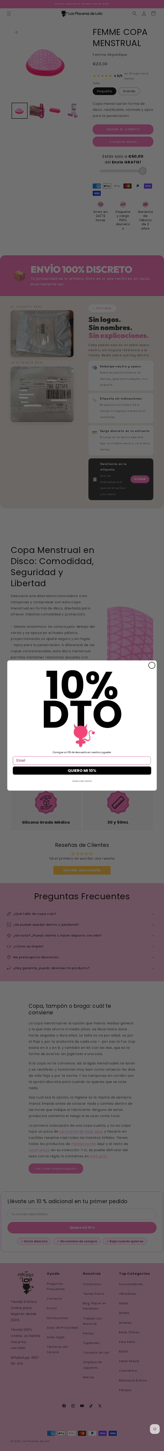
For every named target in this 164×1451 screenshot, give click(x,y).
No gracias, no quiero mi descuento (82, 781)
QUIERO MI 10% (82, 770)
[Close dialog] (152, 665)
